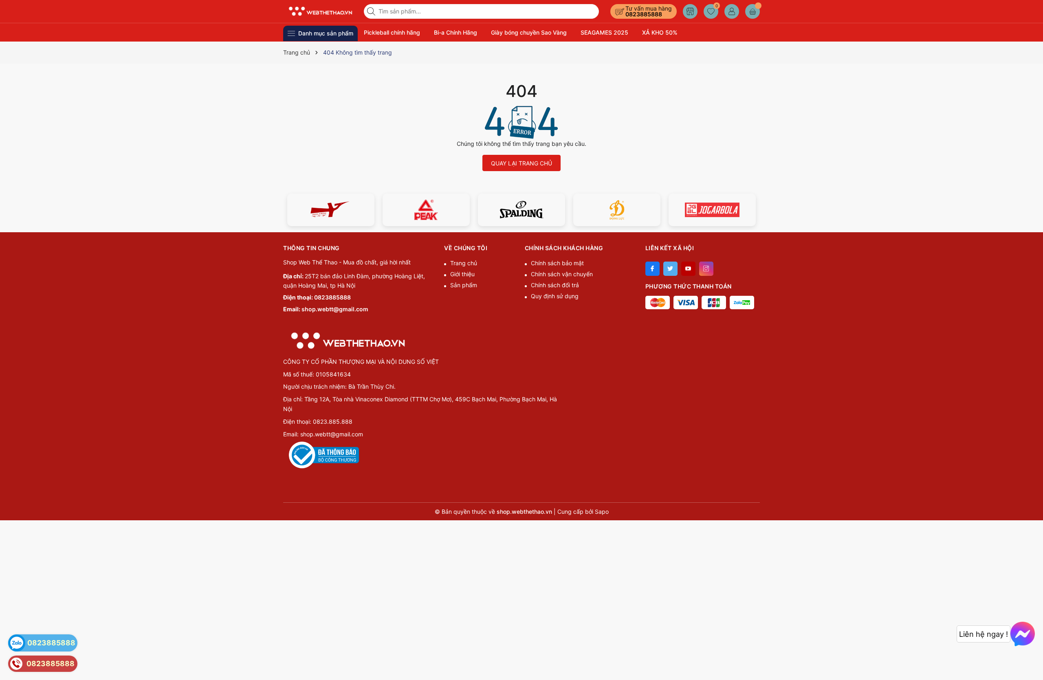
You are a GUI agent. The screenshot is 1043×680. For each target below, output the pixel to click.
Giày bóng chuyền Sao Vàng (529, 32)
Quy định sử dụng (555, 296)
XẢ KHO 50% (660, 32)
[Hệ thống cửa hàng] (690, 11)
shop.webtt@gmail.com (334, 309)
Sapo (602, 511)
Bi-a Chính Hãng (455, 32)
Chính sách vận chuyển (562, 274)
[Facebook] (652, 269)
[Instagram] (706, 269)
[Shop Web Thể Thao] (320, 11)
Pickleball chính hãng (392, 32)
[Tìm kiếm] (372, 11)
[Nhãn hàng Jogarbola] (712, 210)
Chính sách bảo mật (557, 263)
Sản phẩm (463, 285)
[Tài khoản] (731, 11)
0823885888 (643, 14)
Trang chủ (463, 263)
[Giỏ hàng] (752, 11)
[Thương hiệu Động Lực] (616, 210)
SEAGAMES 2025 (604, 32)
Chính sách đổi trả (555, 285)
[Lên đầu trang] (1034, 661)
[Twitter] (670, 269)
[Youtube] (688, 269)
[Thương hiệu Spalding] (521, 210)
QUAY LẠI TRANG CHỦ (521, 163)
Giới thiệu (462, 274)
